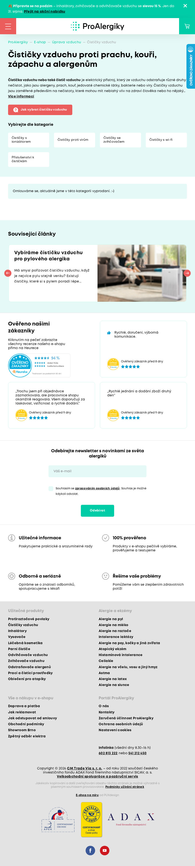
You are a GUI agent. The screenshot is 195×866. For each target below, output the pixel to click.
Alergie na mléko (113, 625)
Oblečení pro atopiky (27, 679)
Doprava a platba (24, 706)
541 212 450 (137, 753)
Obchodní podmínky (26, 724)
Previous (7, 273)
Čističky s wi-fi (160, 140)
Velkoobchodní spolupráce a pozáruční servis (97, 776)
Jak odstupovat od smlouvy (32, 718)
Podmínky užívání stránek (124, 787)
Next (187, 273)
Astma (104, 673)
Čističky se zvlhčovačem (114, 140)
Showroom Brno (22, 730)
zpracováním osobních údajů (97, 488)
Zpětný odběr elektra (27, 736)
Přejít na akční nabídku (44, 11)
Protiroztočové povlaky (28, 619)
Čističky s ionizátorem (21, 140)
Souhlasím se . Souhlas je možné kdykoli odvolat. (101, 491)
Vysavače (17, 637)
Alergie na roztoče (115, 631)
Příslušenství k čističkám (23, 159)
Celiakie (106, 661)
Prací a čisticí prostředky (30, 673)
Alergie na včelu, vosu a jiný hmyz (128, 667)
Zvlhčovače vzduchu (26, 661)
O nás (104, 706)
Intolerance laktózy (116, 637)
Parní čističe (19, 649)
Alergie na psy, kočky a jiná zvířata (129, 643)
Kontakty (107, 712)
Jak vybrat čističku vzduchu (44, 109)
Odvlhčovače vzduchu (28, 655)
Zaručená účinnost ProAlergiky (126, 718)
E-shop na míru (87, 795)
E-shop (40, 42)
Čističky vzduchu (23, 625)
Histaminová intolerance (121, 655)
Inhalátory (17, 631)
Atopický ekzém (113, 649)
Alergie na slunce (114, 685)
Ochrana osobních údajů (121, 724)
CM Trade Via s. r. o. (84, 768)
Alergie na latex (113, 679)
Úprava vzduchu (66, 42)
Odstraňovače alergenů (29, 667)
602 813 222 (108, 753)
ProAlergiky (18, 42)
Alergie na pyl (111, 619)
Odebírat (97, 510)
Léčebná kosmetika (25, 643)
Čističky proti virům (73, 140)
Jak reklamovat (22, 712)
